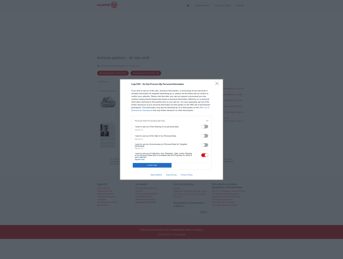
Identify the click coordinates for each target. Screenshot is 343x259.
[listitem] (171, 120)
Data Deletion (156, 175)
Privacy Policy (187, 175)
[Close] (217, 84)
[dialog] (171, 129)
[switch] (204, 126)
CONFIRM (152, 165)
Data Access (171, 175)
